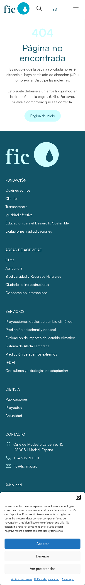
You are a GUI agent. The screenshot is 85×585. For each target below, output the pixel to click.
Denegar (42, 556)
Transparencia (16, 206)
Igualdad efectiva (18, 215)
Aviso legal (68, 579)
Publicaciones (16, 399)
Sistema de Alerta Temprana (27, 346)
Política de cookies (21, 579)
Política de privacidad (46, 579)
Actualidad (13, 415)
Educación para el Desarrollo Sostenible (37, 223)
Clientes (11, 198)
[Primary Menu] (75, 9)
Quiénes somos (17, 190)
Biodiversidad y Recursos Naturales (33, 276)
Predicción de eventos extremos (31, 354)
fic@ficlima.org (25, 466)
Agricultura (13, 268)
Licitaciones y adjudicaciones (28, 231)
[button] (78, 497)
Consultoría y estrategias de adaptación (36, 370)
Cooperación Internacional (26, 292)
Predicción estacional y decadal (30, 329)
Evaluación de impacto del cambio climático (40, 338)
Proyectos (13, 407)
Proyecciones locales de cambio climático (39, 321)
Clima (9, 260)
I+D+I (10, 362)
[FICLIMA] (17, 8)
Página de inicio (42, 116)
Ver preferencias (42, 569)
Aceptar (42, 544)
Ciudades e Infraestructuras (27, 284)
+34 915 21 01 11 (26, 458)
